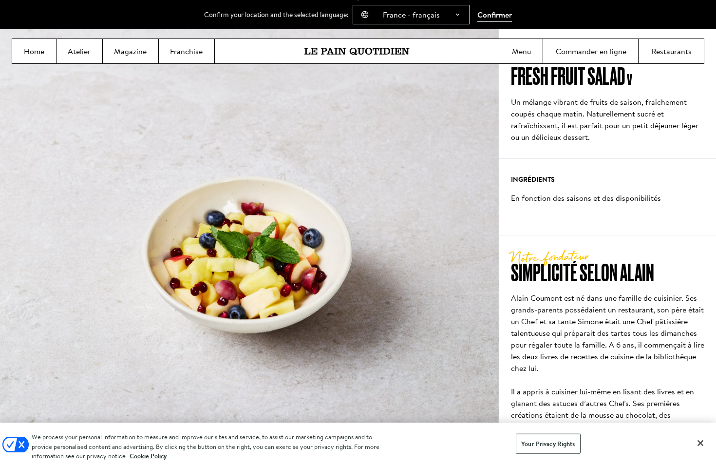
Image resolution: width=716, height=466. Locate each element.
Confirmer (494, 14)
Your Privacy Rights (548, 443)
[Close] (700, 443)
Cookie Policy (148, 456)
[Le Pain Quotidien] (356, 51)
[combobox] (411, 14)
